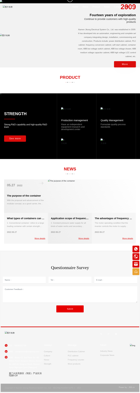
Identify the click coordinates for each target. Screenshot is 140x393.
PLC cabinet (73, 355)
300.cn (132, 387)
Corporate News (107, 355)
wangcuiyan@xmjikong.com (27, 351)
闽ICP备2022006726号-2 (64, 388)
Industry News (106, 351)
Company (48, 351)
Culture (47, 355)
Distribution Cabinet (76, 351)
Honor (46, 360)
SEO (79, 388)
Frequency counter (76, 360)
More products (74, 364)
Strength (47, 364)
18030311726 (20, 345)
